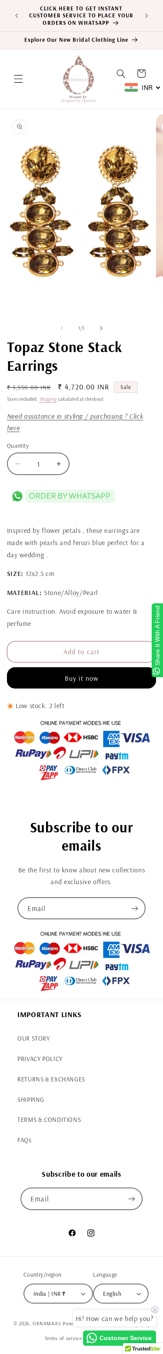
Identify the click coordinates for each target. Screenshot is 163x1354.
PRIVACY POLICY (40, 1059)
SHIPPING (30, 1099)
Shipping (48, 399)
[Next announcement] (146, 15)
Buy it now (82, 678)
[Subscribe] (135, 908)
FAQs (24, 1140)
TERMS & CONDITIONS (49, 1119)
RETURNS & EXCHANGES (51, 1079)
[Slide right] (101, 328)
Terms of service (63, 1338)
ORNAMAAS (48, 1324)
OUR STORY (33, 1038)
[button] (18, 79)
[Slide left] (61, 328)
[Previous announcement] (16, 15)
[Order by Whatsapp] (63, 506)
